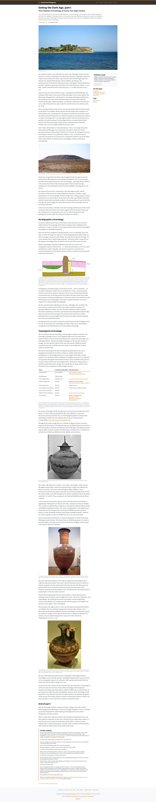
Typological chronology (98, 93)
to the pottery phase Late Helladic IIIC (59, 420)
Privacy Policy (95, 789)
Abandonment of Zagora (75, 398)
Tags (70, 789)
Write (77, 789)
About (97, 2)
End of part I (96, 95)
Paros (73, 399)
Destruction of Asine (73, 397)
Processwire (83, 796)
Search (115, 2)
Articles (101, 2)
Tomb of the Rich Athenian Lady (76, 393)
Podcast (111, 2)
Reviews (106, 2)
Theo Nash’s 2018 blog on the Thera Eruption (55, 735)
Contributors (60, 789)
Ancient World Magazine (70, 793)
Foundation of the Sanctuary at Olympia (78, 379)
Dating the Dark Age (53, 783)
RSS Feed (78, 798)
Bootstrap (91, 796)
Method (95, 102)
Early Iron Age (96, 100)
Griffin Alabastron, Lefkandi (75, 372)
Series (74, 789)
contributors (88, 793)
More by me (98, 84)
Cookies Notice (87, 789)
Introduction (96, 90)
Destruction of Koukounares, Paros (77, 374)
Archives (66, 789)
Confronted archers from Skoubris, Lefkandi (79, 383)
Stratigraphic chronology (99, 92)
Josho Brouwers (74, 796)
